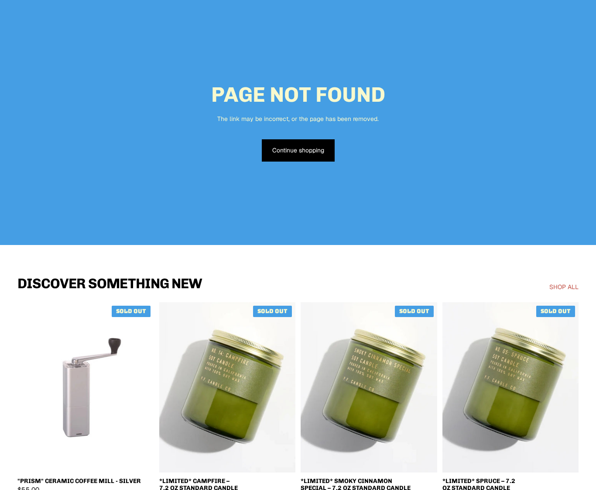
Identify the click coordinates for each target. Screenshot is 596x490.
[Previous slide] (30, 387)
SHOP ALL (564, 287)
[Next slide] (141, 387)
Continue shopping (298, 150)
